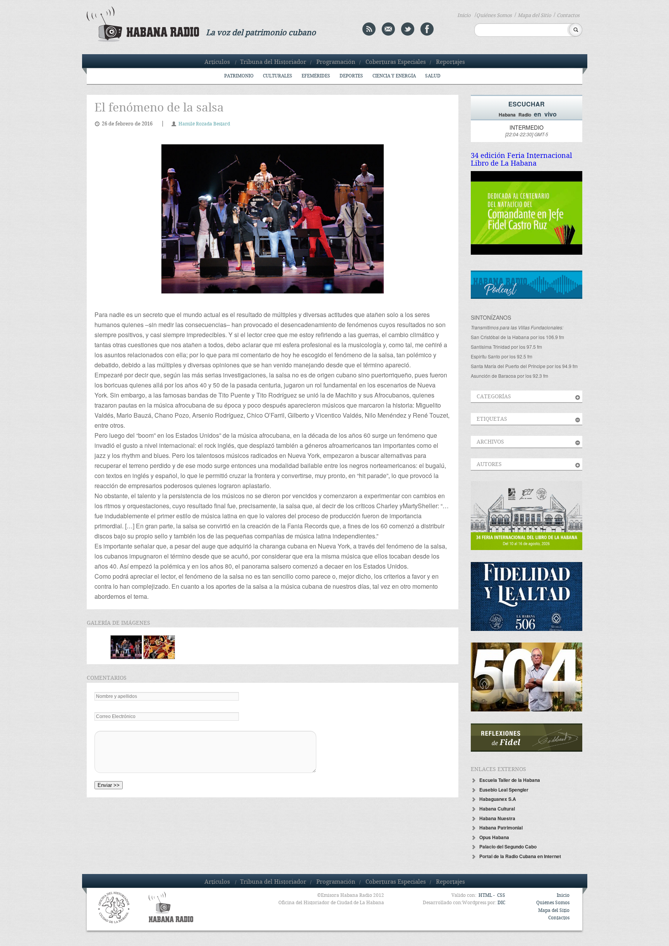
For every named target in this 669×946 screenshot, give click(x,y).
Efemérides (316, 76)
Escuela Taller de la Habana (509, 779)
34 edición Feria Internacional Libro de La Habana (521, 159)
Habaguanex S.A (497, 798)
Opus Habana (494, 837)
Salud (433, 76)
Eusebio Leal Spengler (503, 789)
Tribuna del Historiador (273, 62)
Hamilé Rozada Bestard (204, 124)
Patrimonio (239, 76)
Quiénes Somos (494, 15)
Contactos (568, 15)
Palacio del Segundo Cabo (508, 846)
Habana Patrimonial (501, 827)
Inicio (463, 15)
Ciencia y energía (394, 76)
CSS (501, 895)
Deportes (351, 76)
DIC (501, 902)
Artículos (217, 62)
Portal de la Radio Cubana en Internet (520, 856)
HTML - (487, 895)
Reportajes (450, 62)
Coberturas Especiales (395, 62)
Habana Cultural (497, 808)
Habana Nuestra (497, 818)
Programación (335, 62)
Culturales (277, 76)
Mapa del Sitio (534, 15)
